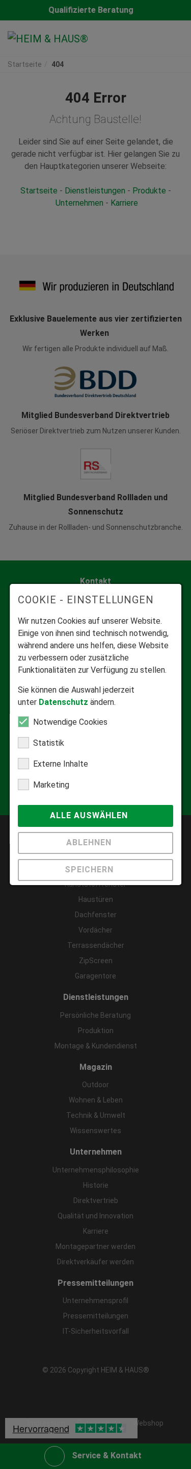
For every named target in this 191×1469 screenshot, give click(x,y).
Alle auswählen (90, 815)
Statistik (48, 743)
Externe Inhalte (60, 764)
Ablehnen (91, 842)
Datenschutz (63, 702)
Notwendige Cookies (70, 722)
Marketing (51, 785)
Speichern (90, 869)
